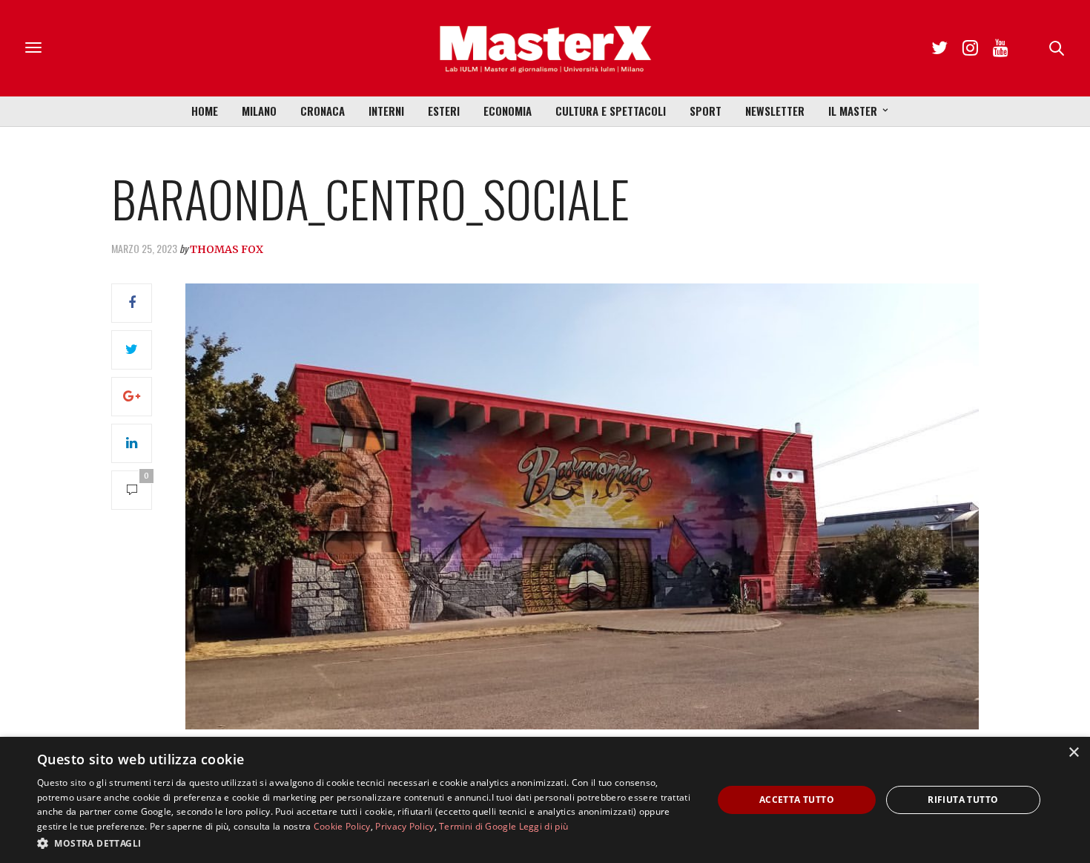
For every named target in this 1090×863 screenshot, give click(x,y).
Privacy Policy (404, 826)
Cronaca (322, 110)
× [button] (1073, 752)
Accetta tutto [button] (796, 799)
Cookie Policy (342, 826)
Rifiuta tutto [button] (963, 799)
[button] (365, 843)
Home (204, 110)
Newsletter (775, 110)
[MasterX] (545, 48)
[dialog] (545, 800)
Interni (386, 110)
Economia (507, 110)
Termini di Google (477, 826)
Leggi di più (544, 826)
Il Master (852, 110)
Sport (705, 110)
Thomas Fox (226, 249)
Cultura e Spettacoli (610, 110)
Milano (259, 110)
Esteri (444, 110)
